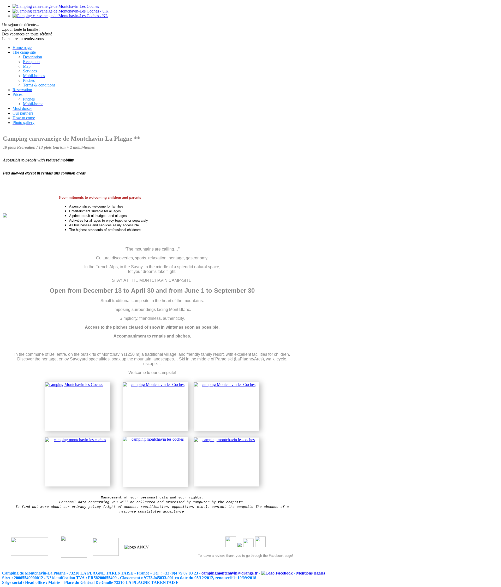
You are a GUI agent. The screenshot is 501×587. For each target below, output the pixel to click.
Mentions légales (310, 573)
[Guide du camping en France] (106, 554)
